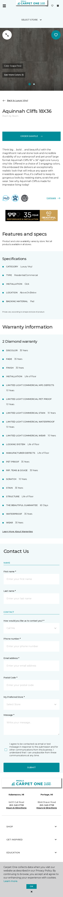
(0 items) (58, 6)
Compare (51, 198)
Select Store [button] (29, 19)
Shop (9, 826)
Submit (31, 767)
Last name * (10, 591)
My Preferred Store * (14, 697)
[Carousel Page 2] (34, 84)
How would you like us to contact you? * (24, 621)
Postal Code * (10, 678)
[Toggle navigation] (4, 6)
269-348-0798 (16, 805)
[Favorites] (52, 6)
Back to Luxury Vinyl (17, 100)
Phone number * (12, 639)
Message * (9, 715)
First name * (10, 572)
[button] (47, 6)
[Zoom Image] (7, 35)
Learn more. (11, 881)
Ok (31, 886)
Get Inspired (14, 839)
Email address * (11, 658)
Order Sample (29, 136)
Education (13, 852)
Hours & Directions (16, 808)
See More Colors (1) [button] (14, 74)
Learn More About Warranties (17, 531)
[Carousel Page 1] (29, 84)
